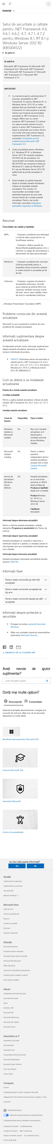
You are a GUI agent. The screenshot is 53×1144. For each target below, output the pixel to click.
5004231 (15, 359)
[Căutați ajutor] (10, 3)
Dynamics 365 (9, 1008)
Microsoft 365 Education (12, 961)
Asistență (7, 10)
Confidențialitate (26, 1126)
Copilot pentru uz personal (13, 886)
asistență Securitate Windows (28, 625)
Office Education (9, 965)
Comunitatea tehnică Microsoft (15, 1055)
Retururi (6, 918)
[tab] (13, 702)
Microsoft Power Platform (13, 1064)
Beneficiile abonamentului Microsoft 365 (21, 739)
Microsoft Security (29, 635)
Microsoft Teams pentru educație (15, 956)
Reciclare (7, 928)
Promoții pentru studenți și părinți (16, 975)
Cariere (6, 1087)
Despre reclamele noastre (13, 1135)
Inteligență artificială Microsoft (15, 993)
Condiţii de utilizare (11, 1131)
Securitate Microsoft (12, 801)
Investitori (7, 1102)
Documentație (9, 1045)
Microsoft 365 (8, 891)
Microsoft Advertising (11, 1017)
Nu (35, 865)
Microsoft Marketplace (12, 1059)
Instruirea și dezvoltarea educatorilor (17, 970)
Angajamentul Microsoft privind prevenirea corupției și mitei (25, 1097)
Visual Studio (8, 1074)
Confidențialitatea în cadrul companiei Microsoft (21, 1092)
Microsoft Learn (9, 1050)
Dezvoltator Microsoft (11, 1040)
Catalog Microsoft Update (38, 467)
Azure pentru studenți (11, 980)
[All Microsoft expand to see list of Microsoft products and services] (3, 4)
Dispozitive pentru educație (13, 951)
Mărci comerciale (26, 1131)
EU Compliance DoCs (31, 1135)
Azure (6, 1003)
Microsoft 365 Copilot (11, 1022)
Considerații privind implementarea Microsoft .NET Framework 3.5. (25, 141)
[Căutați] (46, 681)
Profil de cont (8, 909)
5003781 (14, 561)
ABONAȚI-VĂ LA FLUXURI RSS (20, 652)
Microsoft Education (11, 946)
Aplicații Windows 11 (11, 895)
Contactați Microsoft (11, 1126)
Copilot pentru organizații (13, 881)
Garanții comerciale (11, 933)
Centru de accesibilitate (13, 832)
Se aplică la (9, 52)
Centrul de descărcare (11, 914)
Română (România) (14, 1110)
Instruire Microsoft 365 (13, 770)
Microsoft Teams (9, 1027)
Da (17, 865)
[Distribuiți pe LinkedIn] (10, 646)
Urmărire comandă (10, 923)
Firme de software (10, 1069)
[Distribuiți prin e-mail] (17, 646)
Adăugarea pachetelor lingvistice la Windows (27, 204)
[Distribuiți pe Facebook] (5, 646)
